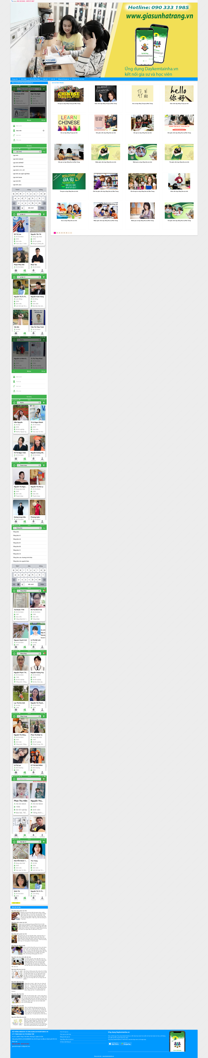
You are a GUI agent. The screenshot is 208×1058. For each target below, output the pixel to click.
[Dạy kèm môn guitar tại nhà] (14, 942)
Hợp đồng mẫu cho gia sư (66, 1039)
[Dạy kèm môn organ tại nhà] (15, 931)
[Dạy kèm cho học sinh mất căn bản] (18, 964)
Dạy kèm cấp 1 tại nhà (18, 1005)
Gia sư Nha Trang (34, 79)
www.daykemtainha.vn (108, 1056)
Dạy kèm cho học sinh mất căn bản (21, 957)
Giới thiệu (23, 79)
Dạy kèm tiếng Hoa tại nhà (19, 1017)
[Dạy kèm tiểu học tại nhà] (17, 978)
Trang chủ (15, 79)
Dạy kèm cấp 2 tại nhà (18, 994)
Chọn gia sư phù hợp (65, 1034)
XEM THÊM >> (16, 903)
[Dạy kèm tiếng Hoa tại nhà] (17, 1026)
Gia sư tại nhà (97, 1056)
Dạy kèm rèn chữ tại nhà (18, 945)
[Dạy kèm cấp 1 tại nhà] (18, 1014)
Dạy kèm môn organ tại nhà (19, 922)
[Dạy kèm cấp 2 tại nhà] (16, 1002)
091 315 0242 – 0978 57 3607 (25, 1)
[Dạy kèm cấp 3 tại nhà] (18, 989)
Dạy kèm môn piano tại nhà (19, 910)
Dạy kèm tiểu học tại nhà (18, 969)
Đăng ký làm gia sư (63, 79)
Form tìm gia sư (64, 1031)
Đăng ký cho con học (78, 79)
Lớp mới (45, 79)
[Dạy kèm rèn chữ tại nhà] (17, 954)
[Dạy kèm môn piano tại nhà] (16, 919)
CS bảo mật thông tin (65, 1041)
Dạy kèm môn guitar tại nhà (19, 934)
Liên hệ (53, 79)
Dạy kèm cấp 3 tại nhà (18, 981)
